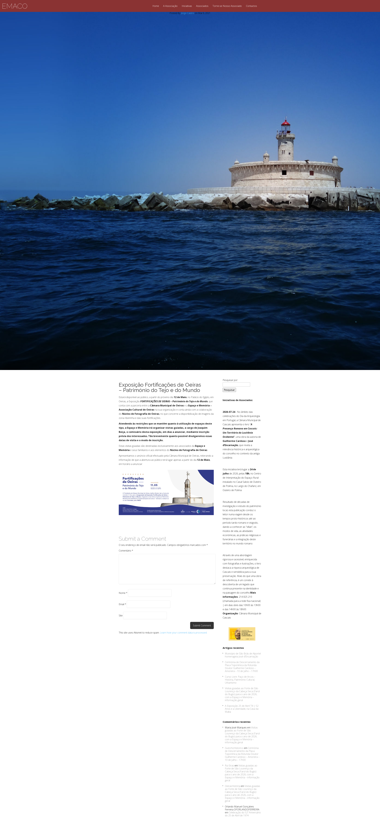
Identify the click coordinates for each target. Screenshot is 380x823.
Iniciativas (187, 6)
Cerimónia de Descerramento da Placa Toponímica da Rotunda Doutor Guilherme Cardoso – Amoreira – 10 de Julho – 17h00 (242, 667)
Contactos (251, 6)
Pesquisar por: (230, 380)
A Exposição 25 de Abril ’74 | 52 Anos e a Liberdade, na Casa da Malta (241, 708)
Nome (123, 593)
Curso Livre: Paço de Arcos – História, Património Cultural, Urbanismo (240, 679)
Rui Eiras (229, 765)
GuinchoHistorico (234, 748)
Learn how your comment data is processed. (183, 632)
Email (122, 604)
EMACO (14, 6)
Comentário (126, 550)
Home (155, 6)
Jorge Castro (187, 13)
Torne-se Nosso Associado (227, 6)
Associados (202, 6)
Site (121, 615)
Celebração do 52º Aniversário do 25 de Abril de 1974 (243, 814)
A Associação (170, 6)
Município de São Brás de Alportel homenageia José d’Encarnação (243, 655)
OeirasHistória (232, 786)
